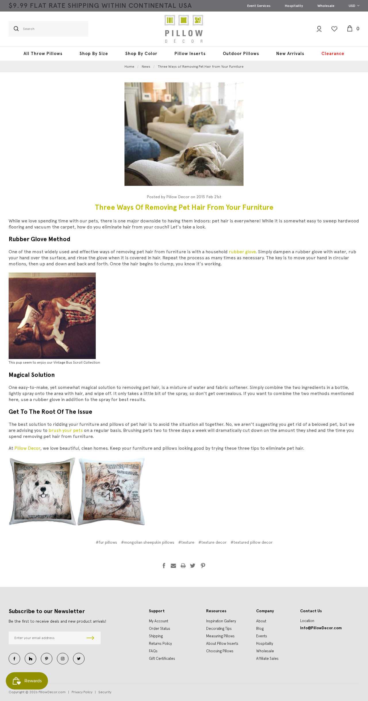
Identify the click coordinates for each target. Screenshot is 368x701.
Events (261, 636)
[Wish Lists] (334, 29)
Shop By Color (141, 53)
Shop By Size (94, 53)
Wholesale (325, 6)
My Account (158, 621)
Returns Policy (160, 643)
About (261, 621)
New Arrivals (290, 53)
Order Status (159, 628)
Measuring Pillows (220, 636)
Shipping (156, 636)
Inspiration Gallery (221, 621)
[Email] (173, 565)
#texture (186, 542)
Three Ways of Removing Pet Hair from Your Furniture (184, 207)
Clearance (332, 53)
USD (352, 6)
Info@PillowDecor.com (321, 628)
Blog (260, 628)
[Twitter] (192, 565)
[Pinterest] (203, 565)
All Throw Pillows (43, 53)
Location (307, 621)
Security (104, 692)
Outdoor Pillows (241, 53)
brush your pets (66, 430)
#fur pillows (106, 542)
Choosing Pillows (219, 651)
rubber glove (242, 251)
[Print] (183, 565)
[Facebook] (163, 565)
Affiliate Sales (267, 658)
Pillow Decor (27, 448)
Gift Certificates (162, 658)
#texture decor (212, 542)
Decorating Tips (219, 628)
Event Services (259, 6)
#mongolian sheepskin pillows (147, 542)
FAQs (153, 651)
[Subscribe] (90, 638)
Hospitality (294, 6)
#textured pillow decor (252, 542)
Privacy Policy (82, 692)
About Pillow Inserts (222, 643)
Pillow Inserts (190, 53)
